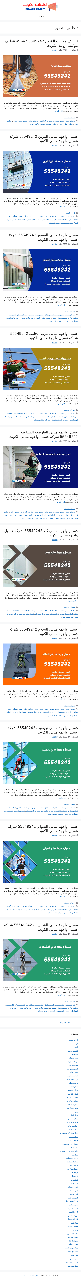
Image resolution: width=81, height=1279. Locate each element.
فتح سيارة (74, 1176)
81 (68, 1022)
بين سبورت (73, 1065)
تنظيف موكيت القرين (37, 124)
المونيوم (75, 1054)
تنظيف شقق (33, 121)
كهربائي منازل (73, 1219)
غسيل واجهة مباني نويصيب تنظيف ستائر (63, 814)
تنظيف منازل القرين (65, 124)
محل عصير (74, 1223)
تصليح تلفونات (72, 1090)
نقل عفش (74, 1259)
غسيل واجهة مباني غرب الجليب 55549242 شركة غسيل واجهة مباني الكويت (44, 335)
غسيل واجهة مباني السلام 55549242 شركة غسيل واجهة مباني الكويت (43, 631)
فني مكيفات (73, 1205)
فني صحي (74, 1194)
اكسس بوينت (73, 1051)
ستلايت (75, 1155)
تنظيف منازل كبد (66, 614)
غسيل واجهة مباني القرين (16, 219)
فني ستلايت (73, 1190)
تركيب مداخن (73, 1083)
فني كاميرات (73, 1198)
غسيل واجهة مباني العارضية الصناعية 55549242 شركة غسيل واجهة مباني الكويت (43, 434)
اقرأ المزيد (59, 111)
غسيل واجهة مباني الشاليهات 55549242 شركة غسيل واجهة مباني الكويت (41, 927)
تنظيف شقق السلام (36, 709)
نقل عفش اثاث (72, 1262)
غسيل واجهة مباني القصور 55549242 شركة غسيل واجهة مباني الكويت (43, 237)
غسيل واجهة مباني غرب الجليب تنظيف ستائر (51, 420)
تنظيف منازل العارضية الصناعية (51, 515)
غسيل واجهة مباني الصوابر (15, 909)
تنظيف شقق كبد (37, 610)
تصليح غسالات (72, 1104)
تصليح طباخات (72, 1101)
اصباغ (76, 1047)
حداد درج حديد (72, 1122)
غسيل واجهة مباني (34, 219)
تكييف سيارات (72, 1108)
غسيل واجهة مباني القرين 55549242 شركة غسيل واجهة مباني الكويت (43, 138)
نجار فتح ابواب (72, 1251)
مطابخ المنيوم (72, 1233)
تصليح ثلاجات (73, 1094)
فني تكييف (74, 1183)
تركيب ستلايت (72, 1076)
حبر (76, 1112)
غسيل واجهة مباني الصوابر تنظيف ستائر (63, 913)
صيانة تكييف (73, 1165)
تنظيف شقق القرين (20, 121)
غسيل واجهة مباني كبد (25, 614)
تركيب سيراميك (72, 1079)
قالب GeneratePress (30, 1276)
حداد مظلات (73, 1137)
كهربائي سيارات (72, 1216)
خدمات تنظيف (69, 118)
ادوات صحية (73, 1040)
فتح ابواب (74, 1173)
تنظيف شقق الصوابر (35, 906)
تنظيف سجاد (59, 121)
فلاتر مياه (74, 1180)
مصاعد (75, 1230)
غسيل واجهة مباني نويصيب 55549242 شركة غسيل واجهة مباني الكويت (42, 729)
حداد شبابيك (73, 1130)
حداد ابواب (74, 1115)
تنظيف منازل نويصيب (59, 811)
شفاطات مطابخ (72, 1158)
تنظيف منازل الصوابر (59, 909)
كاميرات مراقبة (72, 1208)
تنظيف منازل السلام (59, 712)
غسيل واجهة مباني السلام (16, 712)
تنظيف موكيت (51, 124)
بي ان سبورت (73, 1061)
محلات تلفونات (72, 1226)
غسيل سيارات (72, 1169)
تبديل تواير (74, 1072)
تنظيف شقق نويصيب (35, 808)
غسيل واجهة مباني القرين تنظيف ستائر (63, 223)
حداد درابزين (73, 1119)
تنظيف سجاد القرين (46, 121)
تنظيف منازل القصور (59, 318)
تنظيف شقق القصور (35, 315)
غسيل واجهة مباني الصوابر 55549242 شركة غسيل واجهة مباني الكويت (43, 828)
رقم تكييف (74, 1147)
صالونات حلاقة (72, 1162)
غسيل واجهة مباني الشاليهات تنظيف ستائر (54, 1011)
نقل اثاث (74, 1255)
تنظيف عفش (23, 216)
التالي (63, 1022)
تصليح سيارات (72, 1097)
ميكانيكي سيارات (71, 1248)
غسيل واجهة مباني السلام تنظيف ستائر (63, 715)
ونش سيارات (73, 1266)
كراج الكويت (70, 213)
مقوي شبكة (73, 1241)
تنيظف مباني (46, 219)
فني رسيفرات (73, 1187)
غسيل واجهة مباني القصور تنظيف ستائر (63, 321)
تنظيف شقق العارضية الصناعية (32, 512)
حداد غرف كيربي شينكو (69, 1133)
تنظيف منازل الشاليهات (58, 1008)
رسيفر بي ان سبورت (70, 1144)
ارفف (76, 1044)
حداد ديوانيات (73, 1126)
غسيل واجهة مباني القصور (15, 318)
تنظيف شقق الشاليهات (34, 1005)
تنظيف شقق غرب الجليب (33, 413)
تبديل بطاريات (72, 1069)
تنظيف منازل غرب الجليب (53, 417)
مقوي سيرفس (72, 1237)
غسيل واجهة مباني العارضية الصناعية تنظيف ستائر (40, 518)
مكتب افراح (73, 1244)
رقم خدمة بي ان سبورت (69, 1151)
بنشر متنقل (73, 1058)
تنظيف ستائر (70, 121)
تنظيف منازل (73, 219)
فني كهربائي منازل (71, 1201)
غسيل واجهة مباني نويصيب (14, 811)
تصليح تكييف (73, 1087)
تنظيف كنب (12, 216)
